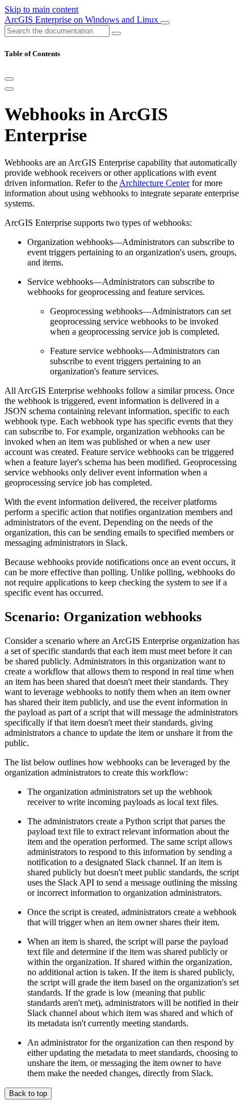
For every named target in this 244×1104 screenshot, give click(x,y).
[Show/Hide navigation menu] (165, 22)
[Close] (9, 79)
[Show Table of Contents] (9, 89)
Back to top (28, 1093)
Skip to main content (41, 9)
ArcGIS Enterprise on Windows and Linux (83, 19)
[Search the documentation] (116, 33)
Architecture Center (154, 183)
